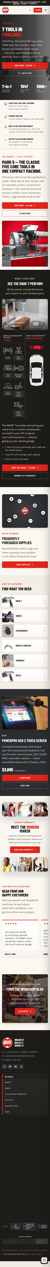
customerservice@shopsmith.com (19, 1056)
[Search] (30, 10)
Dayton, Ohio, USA (13, 1060)
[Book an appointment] (44, 1260)
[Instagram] (4, 1066)
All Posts (23, 1011)
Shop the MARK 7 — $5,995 (23, 468)
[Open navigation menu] (45, 10)
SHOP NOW (25, 785)
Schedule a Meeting (10, 2)
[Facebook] (10, 1066)
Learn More (25, 213)
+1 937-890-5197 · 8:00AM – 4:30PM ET (21, 1052)
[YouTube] (15, 1066)
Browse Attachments (25, 476)
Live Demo (38, 10)
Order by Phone (26, 73)
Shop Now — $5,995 (23, 65)
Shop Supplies (23, 564)
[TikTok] (21, 1066)
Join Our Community (23, 850)
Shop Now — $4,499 (23, 205)
